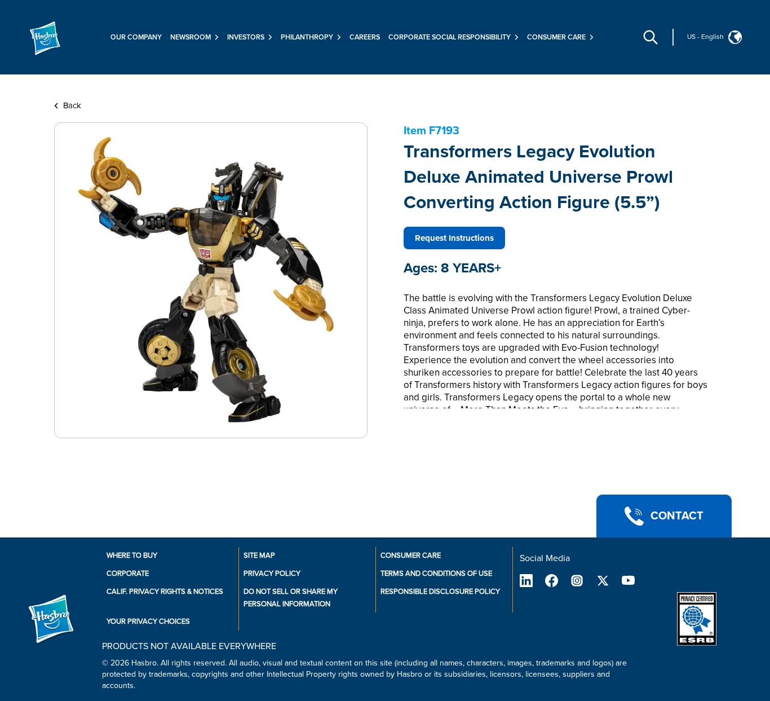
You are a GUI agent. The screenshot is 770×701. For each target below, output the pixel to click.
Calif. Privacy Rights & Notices (165, 591)
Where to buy (132, 555)
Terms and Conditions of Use (436, 573)
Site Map (259, 555)
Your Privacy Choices (148, 621)
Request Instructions (454, 238)
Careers (364, 37)
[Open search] (650, 37)
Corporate (128, 573)
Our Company (136, 37)
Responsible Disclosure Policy (440, 591)
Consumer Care (410, 555)
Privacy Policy (272, 573)
